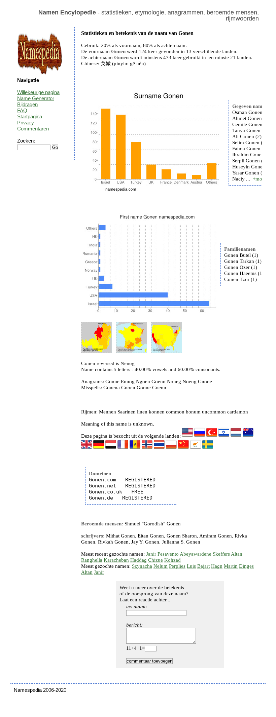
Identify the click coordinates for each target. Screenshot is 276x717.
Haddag (138, 560)
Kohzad (172, 560)
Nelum (160, 566)
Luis (191, 566)
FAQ (22, 110)
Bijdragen (27, 104)
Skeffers (221, 554)
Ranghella (91, 560)
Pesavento (168, 554)
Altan (236, 554)
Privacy (25, 122)
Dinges (246, 566)
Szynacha (142, 566)
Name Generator (35, 98)
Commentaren (33, 128)
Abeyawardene (195, 554)
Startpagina (29, 116)
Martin (231, 566)
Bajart (203, 566)
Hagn (216, 566)
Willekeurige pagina (38, 92)
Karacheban (116, 560)
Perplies (177, 566)
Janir (151, 554)
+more (259, 179)
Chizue (155, 560)
